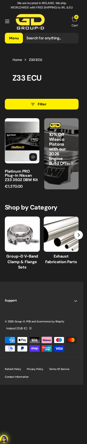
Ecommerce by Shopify (50, 321)
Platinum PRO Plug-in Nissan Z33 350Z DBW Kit (21, 175)
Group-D (19, 321)
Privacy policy (35, 369)
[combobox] (51, 38)
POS (28, 321)
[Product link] (22, 140)
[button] (7, 21)
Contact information (17, 376)
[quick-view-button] (33, 157)
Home (17, 60)
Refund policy (13, 369)
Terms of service (59, 369)
